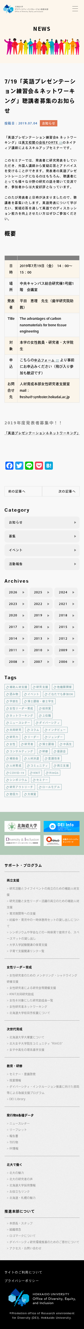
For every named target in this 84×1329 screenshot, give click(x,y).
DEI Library (17, 1099)
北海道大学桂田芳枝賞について (29, 1012)
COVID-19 (17, 772)
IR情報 (13, 1148)
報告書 (13, 1135)
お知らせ (48, 123)
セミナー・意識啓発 (22, 1074)
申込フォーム (44, 360)
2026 (13, 592)
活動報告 (16, 563)
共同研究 (16, 729)
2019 (38, 615)
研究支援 (42, 687)
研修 (45, 751)
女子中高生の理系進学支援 (26, 1049)
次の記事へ (67, 491)
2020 (13, 615)
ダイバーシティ (49, 722)
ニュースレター (20, 722)
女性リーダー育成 (21, 708)
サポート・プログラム (23, 865)
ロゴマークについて (22, 1235)
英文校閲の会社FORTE (40, 142)
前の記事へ (17, 491)
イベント (16, 550)
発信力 (14, 794)
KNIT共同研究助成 (21, 994)
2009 (63, 650)
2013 (38, 638)
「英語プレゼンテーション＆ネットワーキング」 (42, 433)
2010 (38, 650)
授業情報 (15, 1080)
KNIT (37, 772)
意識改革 (54, 758)
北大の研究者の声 (21, 1179)
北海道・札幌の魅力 (22, 1197)
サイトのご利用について (23, 1272)
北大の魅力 (16, 1172)
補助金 (14, 758)
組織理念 (15, 1229)
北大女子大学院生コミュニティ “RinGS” (36, 1043)
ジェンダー (55, 737)
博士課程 (48, 744)
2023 (13, 603)
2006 (63, 661)
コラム (34, 729)
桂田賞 (46, 708)
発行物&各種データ (20, 1115)
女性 (12, 744)
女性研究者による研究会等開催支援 (32, 987)
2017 (13, 626)
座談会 (61, 751)
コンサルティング (21, 751)
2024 (63, 592)
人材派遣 (33, 758)
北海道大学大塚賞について (26, 1037)
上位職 (46, 715)
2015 (63, 626)
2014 (13, 638)
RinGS (54, 772)
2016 (38, 626)
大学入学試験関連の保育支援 (28, 944)
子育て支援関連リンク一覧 (26, 951)
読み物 (14, 694)
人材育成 (16, 765)
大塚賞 (32, 794)
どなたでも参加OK (60, 694)
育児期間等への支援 (22, 913)
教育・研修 (14, 1065)
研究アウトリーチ (21, 787)
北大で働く (14, 1164)
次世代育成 (14, 1029)
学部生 (14, 701)
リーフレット (18, 1129)
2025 (38, 592)
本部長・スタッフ (21, 1223)
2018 (63, 615)
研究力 (14, 737)
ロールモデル (51, 787)
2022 (38, 603)
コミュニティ (39, 765)
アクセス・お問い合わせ (25, 1248)
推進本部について (19, 1211)
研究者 (28, 744)
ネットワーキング (21, 715)
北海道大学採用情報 (22, 1185)
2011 (13, 650)
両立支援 (63, 765)
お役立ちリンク (19, 1191)
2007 (38, 661)
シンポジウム (18, 780)
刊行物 (13, 1142)
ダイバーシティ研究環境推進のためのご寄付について (44, 1242)
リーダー (33, 737)
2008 (13, 661)
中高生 (67, 744)
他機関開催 (64, 687)
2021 (63, 603)
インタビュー (57, 729)
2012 (63, 638)
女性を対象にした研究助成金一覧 (31, 1000)
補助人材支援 (18, 687)
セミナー (42, 780)
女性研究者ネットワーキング (28, 1006)
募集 (12, 536)
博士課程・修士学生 (41, 701)
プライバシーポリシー (21, 1280)
